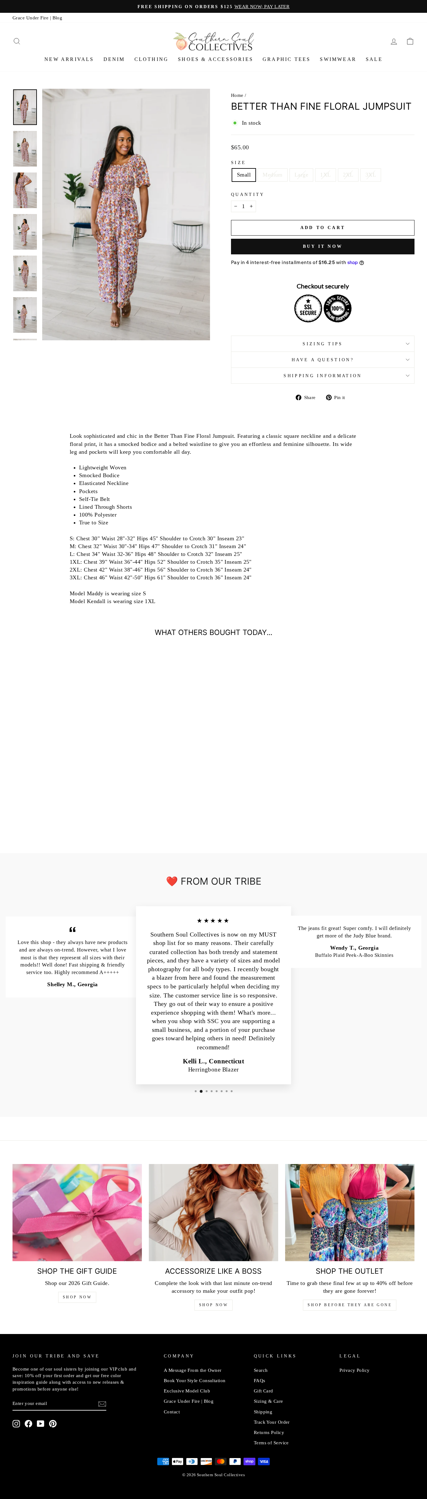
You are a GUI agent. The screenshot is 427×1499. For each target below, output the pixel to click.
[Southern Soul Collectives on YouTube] (40, 1423)
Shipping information (323, 375)
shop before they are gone (350, 1305)
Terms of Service (271, 1442)
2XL (348, 175)
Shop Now (77, 1297)
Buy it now (323, 246)
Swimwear (338, 59)
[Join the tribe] (102, 1404)
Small (244, 175)
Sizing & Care (268, 1401)
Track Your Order (272, 1422)
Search (261, 1370)
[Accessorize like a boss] (213, 1212)
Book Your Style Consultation (195, 1380)
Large (301, 175)
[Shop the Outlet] (349, 1212)
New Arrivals (69, 59)
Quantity (248, 194)
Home (237, 95)
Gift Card (263, 1390)
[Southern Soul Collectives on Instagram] (16, 1423)
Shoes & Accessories (215, 59)
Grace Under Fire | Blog (37, 17)
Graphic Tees (286, 59)
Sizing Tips (323, 343)
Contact (172, 1411)
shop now (213, 1305)
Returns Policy (269, 1432)
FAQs (259, 1380)
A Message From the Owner (193, 1370)
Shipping (263, 1411)
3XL (370, 175)
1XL (325, 175)
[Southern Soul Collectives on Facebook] (28, 1423)
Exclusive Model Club (187, 1390)
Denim (114, 59)
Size (238, 162)
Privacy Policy (354, 1370)
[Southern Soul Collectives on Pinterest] (53, 1423)
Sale (374, 59)
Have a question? (323, 359)
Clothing (151, 59)
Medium (273, 175)
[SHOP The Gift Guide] (77, 1212)
